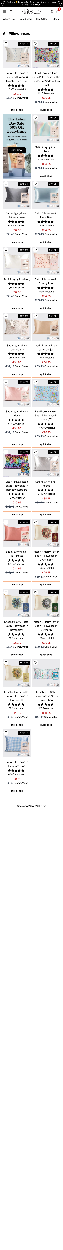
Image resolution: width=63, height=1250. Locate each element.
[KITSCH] (32, 11)
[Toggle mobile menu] (5, 11)
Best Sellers (26, 19)
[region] (31, 3)
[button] (5, 43)
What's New (9, 19)
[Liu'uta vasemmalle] (3, 3)
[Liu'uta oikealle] (59, 3)
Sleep (56, 19)
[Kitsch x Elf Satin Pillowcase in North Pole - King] (46, 673)
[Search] (11, 11)
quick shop (17, 109)
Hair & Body (42, 19)
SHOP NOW (16, 150)
